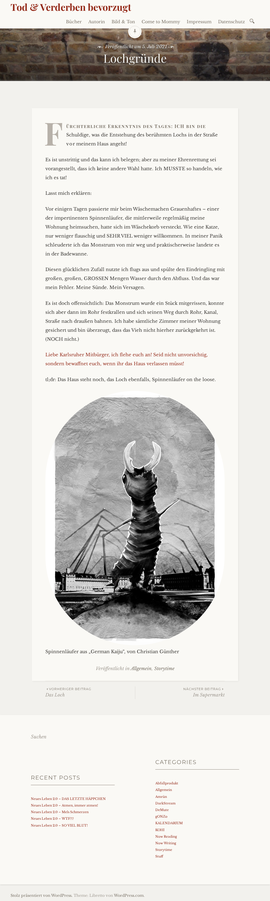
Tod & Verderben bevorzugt (71, 7)
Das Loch (68, 692)
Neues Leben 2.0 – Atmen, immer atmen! (64, 805)
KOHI (160, 830)
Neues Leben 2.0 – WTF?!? (52, 819)
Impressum (199, 21)
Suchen (38, 737)
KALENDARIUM (169, 823)
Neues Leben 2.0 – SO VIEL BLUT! (59, 825)
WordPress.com (129, 895)
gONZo (161, 816)
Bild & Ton (123, 21)
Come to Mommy (161, 21)
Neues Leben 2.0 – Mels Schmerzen (60, 812)
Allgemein (141, 668)
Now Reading (166, 836)
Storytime (164, 668)
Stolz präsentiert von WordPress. (42, 895)
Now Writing (165, 843)
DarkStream (165, 803)
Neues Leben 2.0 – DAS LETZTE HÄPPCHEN (68, 799)
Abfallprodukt (166, 783)
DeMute (162, 810)
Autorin (96, 21)
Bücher (74, 21)
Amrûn (161, 797)
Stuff (159, 856)
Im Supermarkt (204, 692)
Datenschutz (231, 21)
